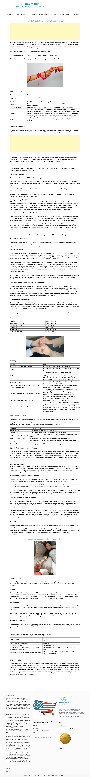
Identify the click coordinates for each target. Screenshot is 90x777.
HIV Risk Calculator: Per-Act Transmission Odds (42, 737)
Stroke (27, 11)
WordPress (63, 775)
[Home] (52, 4)
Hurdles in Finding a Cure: (19, 415)
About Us (53, 14)
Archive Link (63, 726)
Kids (58, 11)
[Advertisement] (45, 31)
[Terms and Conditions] (76, 4)
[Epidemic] (63, 4)
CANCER (21, 11)
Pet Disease (45, 11)
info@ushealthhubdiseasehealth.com (67, 728)
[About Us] (78, 4)
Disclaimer (32, 14)
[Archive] (81, 4)
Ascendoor (51, 775)
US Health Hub (30, 3)
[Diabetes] (54, 4)
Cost (11, 318)
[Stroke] (57, 4)
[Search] (7, 5)
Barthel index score (36, 728)
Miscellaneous (65, 11)
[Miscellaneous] (67, 4)
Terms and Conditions (42, 14)
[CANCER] (56, 4)
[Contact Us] (80, 4)
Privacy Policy (10, 14)
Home (8, 11)
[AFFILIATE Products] (68, 4)
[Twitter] (60, 723)
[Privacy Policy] (70, 4)
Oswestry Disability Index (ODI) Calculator (41, 730)
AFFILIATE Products (76, 11)
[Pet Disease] (61, 4)
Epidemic (52, 11)
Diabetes (14, 11)
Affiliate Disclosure (22, 14)
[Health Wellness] (59, 4)
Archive (68, 14)
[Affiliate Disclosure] (72, 4)
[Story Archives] (83, 4)
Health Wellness (35, 11)
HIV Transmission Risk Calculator (39, 732)
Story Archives (76, 14)
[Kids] (65, 4)
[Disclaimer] (74, 4)
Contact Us (61, 14)
